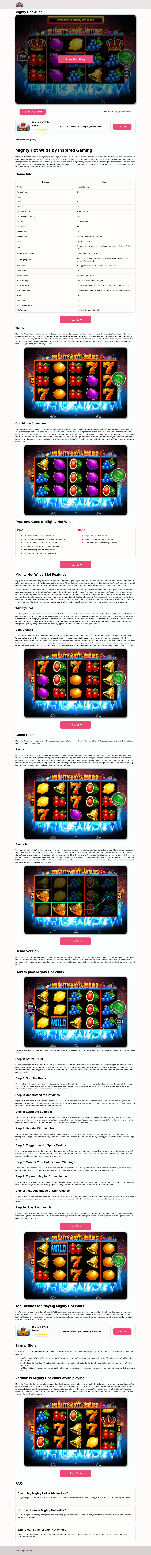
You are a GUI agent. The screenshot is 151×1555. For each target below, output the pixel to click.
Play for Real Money (33, 112)
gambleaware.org (125, 112)
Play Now (122, 127)
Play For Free (75, 59)
